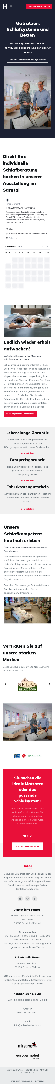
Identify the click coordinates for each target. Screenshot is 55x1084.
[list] (27, 684)
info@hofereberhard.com (27, 1025)
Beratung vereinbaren (39, 6)
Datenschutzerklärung (21, 1081)
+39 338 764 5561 (27, 1012)
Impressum (39, 1081)
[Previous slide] (5, 684)
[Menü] (11, 6)
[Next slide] (49, 684)
